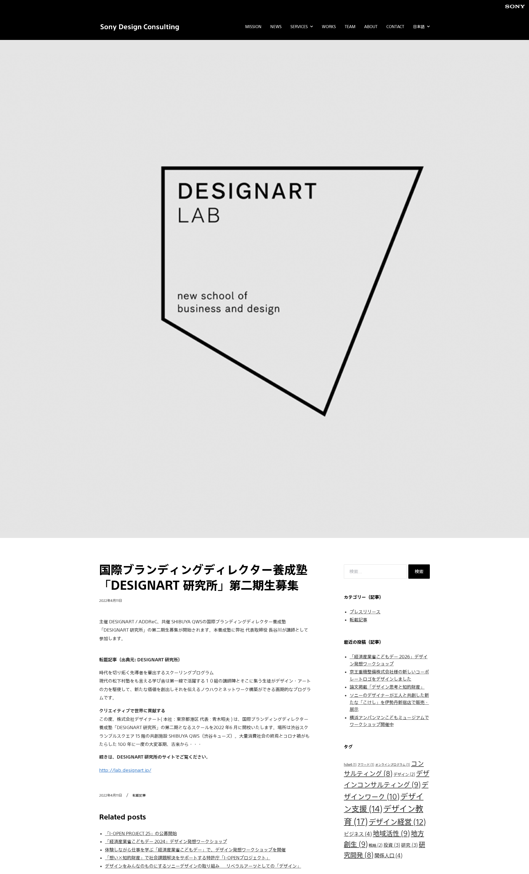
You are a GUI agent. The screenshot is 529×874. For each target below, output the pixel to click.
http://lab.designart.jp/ (125, 770)
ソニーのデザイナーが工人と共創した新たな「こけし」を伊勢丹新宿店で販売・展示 (389, 702)
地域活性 (391, 833)
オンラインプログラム (392, 764)
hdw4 (350, 764)
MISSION (253, 26)
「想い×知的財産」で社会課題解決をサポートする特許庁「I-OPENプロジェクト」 (187, 858)
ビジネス (358, 833)
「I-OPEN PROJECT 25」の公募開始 (141, 833)
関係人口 (388, 855)
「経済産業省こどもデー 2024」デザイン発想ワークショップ (166, 841)
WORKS (329, 26)
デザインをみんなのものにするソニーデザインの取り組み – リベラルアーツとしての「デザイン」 (203, 866)
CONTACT (395, 26)
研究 (409, 845)
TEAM (350, 26)
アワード (366, 764)
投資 (392, 845)
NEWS (276, 26)
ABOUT (370, 26)
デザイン (404, 774)
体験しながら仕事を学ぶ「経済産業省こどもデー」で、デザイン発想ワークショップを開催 (195, 850)
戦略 (375, 845)
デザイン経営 (397, 821)
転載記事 (358, 620)
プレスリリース (365, 612)
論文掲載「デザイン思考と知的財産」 (387, 687)
